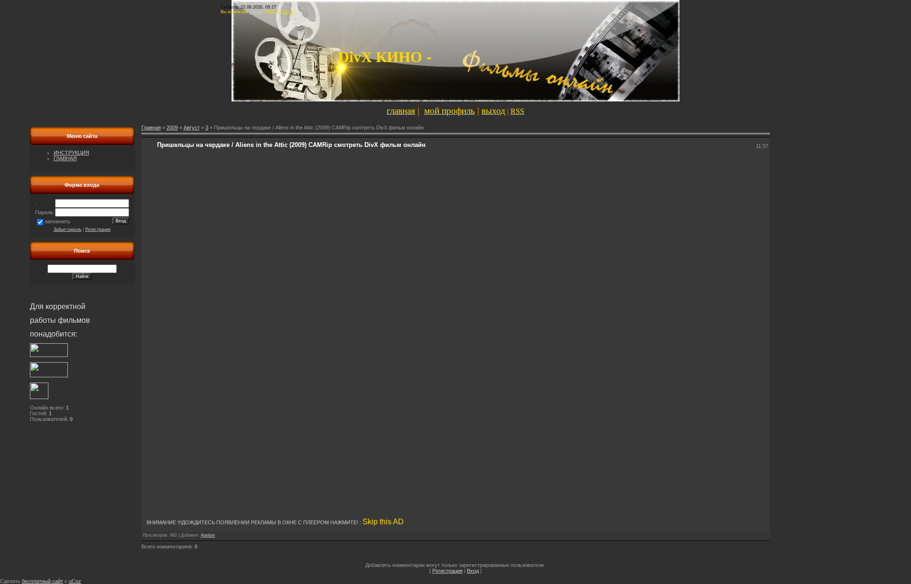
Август (192, 127)
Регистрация (98, 229)
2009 (172, 127)
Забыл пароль (68, 229)
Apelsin (208, 535)
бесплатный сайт (42, 581)
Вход (473, 571)
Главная (151, 127)
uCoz (75, 581)
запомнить (57, 221)
